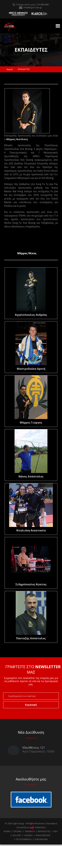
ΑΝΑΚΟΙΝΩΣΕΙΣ (43, 835)
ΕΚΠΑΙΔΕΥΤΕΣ (44, 831)
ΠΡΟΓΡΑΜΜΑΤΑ (24, 839)
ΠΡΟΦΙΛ (17, 831)
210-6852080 (42, 4)
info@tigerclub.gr (32, 7)
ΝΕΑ (56, 831)
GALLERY (16, 835)
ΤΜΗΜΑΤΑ (30, 831)
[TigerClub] (17, 23)
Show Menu (58, 26)
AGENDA (28, 835)
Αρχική (10, 69)
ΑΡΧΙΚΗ (6, 831)
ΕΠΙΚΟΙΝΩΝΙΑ (41, 839)
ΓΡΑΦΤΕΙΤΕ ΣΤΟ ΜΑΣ (33, 669)
